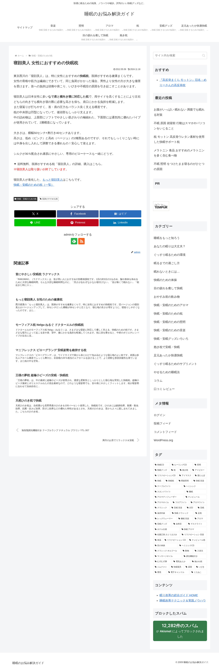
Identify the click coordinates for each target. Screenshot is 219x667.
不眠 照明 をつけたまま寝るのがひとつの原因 (179, 166)
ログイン (159, 415)
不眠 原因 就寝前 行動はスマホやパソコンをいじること (179, 126)
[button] (203, 55)
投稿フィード (162, 423)
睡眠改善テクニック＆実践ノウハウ (183, 600)
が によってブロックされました (180, 632)
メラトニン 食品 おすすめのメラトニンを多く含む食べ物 (179, 153)
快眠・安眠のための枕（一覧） (34, 184)
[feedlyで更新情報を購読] (74, 241)
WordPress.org (163, 440)
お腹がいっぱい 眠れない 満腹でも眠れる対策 (179, 112)
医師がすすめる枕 (50, 199)
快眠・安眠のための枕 (26, 199)
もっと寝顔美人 (52, 179)
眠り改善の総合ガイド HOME (179, 595)
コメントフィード (165, 432)
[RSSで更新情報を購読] (81, 241)
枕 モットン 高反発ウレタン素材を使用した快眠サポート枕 (179, 139)
